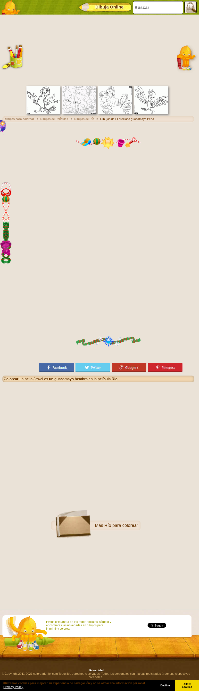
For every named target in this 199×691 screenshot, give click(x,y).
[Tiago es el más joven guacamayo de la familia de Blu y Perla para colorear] (151, 113)
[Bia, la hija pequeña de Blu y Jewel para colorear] (43, 113)
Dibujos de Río (84, 119)
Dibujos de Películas (54, 119)
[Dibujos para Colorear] (12, 7)
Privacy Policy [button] (13, 687)
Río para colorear (121, 525)
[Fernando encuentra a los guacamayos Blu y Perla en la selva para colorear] (79, 113)
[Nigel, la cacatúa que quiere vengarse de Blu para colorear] (115, 113)
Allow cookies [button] (187, 685)
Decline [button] (165, 685)
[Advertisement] (98, 50)
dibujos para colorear (19, 119)
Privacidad (96, 670)
